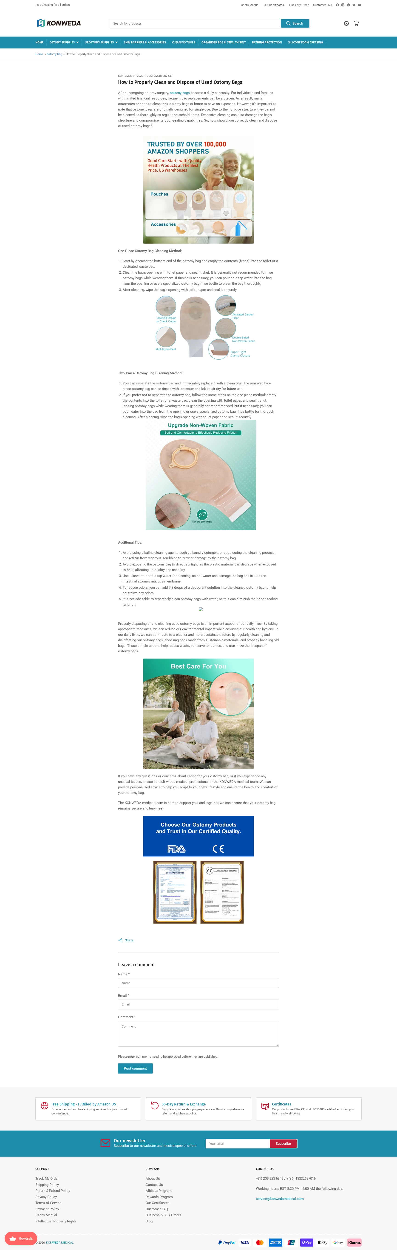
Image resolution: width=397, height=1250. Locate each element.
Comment (127, 1017)
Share (129, 940)
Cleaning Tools (183, 42)
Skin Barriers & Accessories (145, 42)
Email (123, 996)
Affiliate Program (159, 1191)
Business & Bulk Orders (163, 1215)
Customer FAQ (322, 5)
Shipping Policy (47, 1185)
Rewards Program (159, 1197)
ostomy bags (180, 93)
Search (297, 23)
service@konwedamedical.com (280, 1199)
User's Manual (250, 5)
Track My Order (299, 5)
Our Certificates (274, 5)
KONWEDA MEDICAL (60, 1242)
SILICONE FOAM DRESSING (305, 42)
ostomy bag (54, 54)
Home (39, 42)
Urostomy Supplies (99, 42)
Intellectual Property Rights (56, 1221)
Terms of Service (48, 1203)
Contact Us (154, 1185)
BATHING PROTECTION (267, 42)
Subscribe (283, 1144)
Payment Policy (47, 1209)
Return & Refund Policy (52, 1191)
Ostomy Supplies (62, 42)
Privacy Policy (46, 1197)
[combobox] (209, 23)
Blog (149, 1221)
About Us (153, 1178)
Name (124, 974)
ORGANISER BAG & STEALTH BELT (223, 42)
